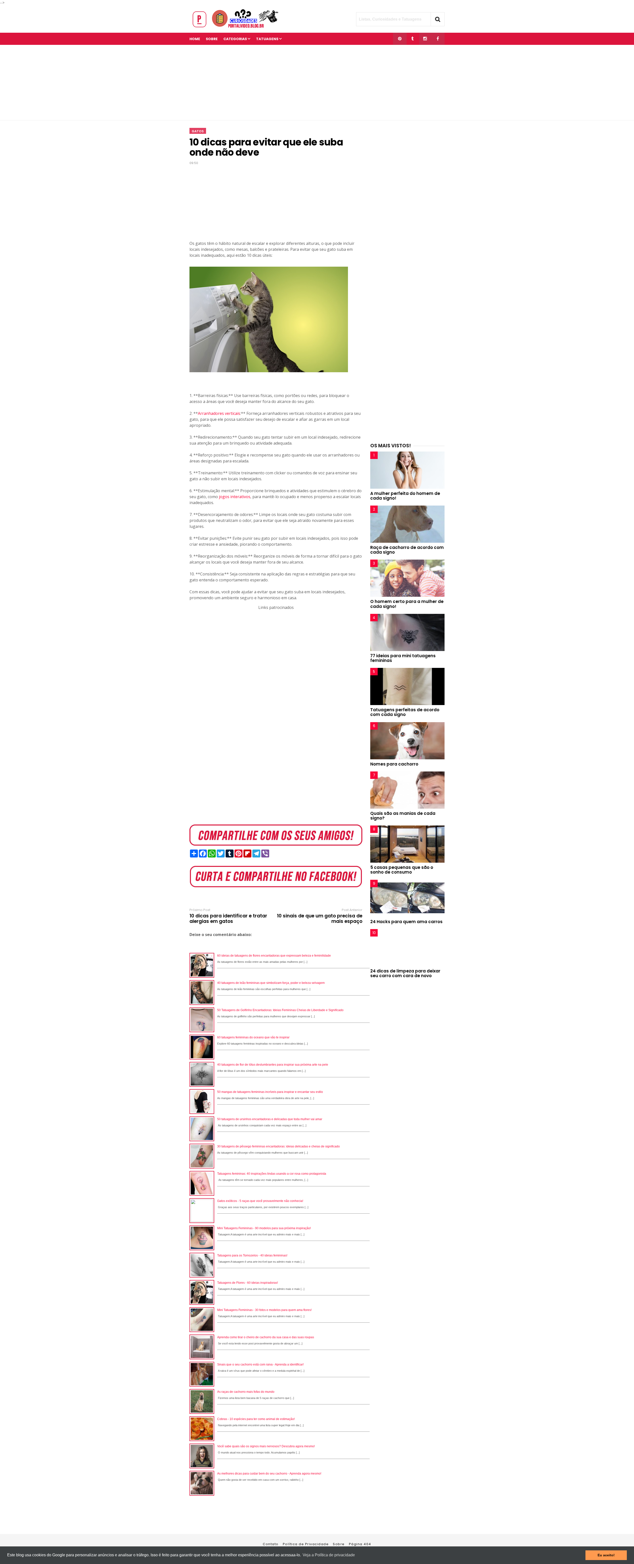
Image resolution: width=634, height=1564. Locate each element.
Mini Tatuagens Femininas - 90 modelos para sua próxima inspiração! (264, 1228)
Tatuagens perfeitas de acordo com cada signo (404, 712)
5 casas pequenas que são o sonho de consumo (401, 869)
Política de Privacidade (306, 1544)
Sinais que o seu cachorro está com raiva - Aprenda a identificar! (260, 1364)
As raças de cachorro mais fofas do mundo (245, 1391)
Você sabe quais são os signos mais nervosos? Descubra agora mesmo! (266, 1446)
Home (194, 38)
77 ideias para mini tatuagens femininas (403, 658)
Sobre (339, 1544)
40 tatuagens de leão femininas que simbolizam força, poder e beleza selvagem (271, 983)
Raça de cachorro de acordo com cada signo (407, 549)
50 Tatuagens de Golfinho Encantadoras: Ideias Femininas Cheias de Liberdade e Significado (280, 1010)
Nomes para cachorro (394, 764)
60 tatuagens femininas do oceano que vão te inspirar (253, 1037)
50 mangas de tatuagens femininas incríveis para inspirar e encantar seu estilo (270, 1092)
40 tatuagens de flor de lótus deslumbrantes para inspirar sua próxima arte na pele (272, 1064)
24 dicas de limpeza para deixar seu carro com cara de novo (405, 973)
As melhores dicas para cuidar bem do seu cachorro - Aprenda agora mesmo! (269, 1473)
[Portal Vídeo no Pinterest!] (400, 39)
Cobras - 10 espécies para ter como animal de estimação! (256, 1419)
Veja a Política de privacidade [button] (329, 1555)
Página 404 (360, 1544)
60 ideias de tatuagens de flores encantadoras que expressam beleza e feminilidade (274, 955)
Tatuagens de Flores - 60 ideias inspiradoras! (247, 1282)
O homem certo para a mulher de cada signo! (407, 603)
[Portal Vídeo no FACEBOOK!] (438, 39)
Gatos (198, 131)
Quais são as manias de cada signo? (402, 815)
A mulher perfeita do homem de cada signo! (405, 495)
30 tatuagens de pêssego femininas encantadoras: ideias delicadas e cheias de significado (278, 1146)
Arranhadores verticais (219, 413)
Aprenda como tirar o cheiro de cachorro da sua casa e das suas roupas (265, 1337)
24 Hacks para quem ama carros (406, 922)
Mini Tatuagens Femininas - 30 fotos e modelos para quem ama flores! (264, 1310)
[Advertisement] (317, 82)
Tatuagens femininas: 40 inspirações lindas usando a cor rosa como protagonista (271, 1173)
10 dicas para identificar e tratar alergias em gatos (228, 918)
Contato (271, 1544)
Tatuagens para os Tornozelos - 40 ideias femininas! (252, 1255)
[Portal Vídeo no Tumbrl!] (412, 39)
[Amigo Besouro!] (425, 39)
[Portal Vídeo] (236, 27)
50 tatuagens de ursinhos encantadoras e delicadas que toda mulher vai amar (269, 1119)
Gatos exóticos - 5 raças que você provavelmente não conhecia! (260, 1201)
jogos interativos (234, 496)
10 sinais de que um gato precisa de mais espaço (319, 918)
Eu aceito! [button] (606, 1555)
